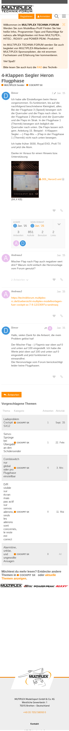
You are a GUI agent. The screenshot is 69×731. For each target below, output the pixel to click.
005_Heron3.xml (53, 179)
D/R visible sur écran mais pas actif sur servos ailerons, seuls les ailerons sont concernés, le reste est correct (10, 512)
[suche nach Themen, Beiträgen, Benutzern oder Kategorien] (56, 16)
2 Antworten (18, 279)
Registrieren (26, 16)
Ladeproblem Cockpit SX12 (11, 423)
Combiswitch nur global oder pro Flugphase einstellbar (11, 467)
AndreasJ (16, 255)
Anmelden (45, 16)
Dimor (14, 93)
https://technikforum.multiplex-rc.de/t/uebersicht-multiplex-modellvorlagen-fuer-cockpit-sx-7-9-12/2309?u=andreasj (36, 301)
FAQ (39, 67)
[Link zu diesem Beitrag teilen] (61, 210)
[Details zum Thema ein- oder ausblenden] (59, 224)
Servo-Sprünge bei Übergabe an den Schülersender (12, 442)
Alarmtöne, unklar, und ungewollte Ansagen (10, 554)
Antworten (13, 394)
